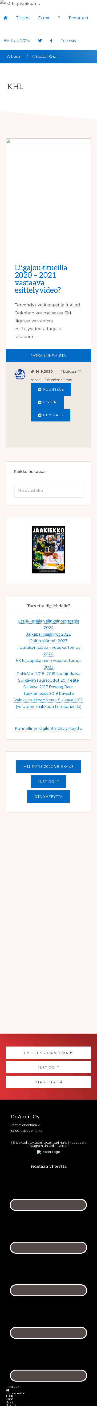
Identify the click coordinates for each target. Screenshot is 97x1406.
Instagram (35, 1145)
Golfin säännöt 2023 (48, 641)
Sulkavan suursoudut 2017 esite (48, 680)
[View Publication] (48, 549)
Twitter (62, 1145)
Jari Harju (61, 1142)
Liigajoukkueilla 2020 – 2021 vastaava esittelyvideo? (41, 279)
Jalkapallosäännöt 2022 (48, 634)
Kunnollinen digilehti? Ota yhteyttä (48, 728)
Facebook (78, 1142)
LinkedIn (50, 1145)
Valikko (14, 1387)
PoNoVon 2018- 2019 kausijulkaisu (49, 674)
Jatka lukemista (61, 357)
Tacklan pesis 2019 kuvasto (48, 693)
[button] (84, 34)
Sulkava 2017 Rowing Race (48, 687)
